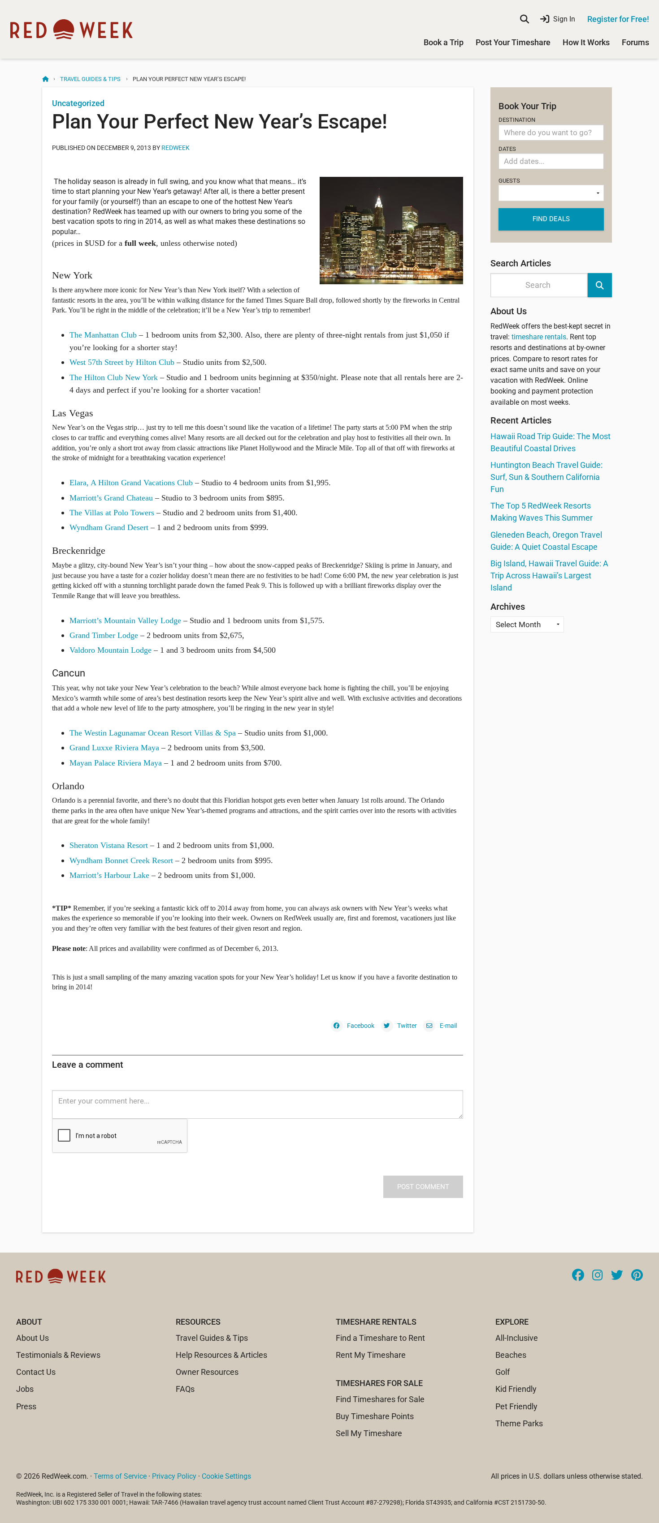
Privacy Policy (174, 1476)
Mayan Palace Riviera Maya (115, 762)
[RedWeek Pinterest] (637, 1276)
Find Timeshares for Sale (380, 1399)
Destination (517, 119)
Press (26, 1406)
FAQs (185, 1389)
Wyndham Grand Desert (108, 527)
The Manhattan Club (103, 334)
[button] (600, 285)
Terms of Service (120, 1476)
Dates (507, 148)
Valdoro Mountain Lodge (110, 650)
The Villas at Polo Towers (112, 512)
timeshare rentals (539, 337)
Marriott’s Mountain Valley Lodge (125, 620)
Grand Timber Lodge (103, 635)
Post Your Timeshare (513, 42)
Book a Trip (444, 42)
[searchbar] (524, 19)
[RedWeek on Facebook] (578, 1276)
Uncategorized (78, 103)
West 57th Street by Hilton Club (121, 362)
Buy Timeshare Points (375, 1416)
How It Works (586, 42)
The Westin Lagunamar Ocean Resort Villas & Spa (152, 732)
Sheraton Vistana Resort (108, 845)
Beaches (510, 1355)
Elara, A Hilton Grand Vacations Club (131, 482)
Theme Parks (519, 1423)
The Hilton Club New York (113, 377)
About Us (32, 1338)
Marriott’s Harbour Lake (109, 875)
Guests (509, 180)
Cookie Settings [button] (226, 1476)
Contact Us (36, 1372)
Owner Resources (207, 1372)
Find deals (551, 219)
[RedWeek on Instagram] (597, 1276)
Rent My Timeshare (371, 1355)
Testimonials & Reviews (58, 1355)
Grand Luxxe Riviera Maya (114, 747)
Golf (502, 1372)
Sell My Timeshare (369, 1433)
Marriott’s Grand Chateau (111, 497)
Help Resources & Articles (221, 1355)
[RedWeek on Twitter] (617, 1276)
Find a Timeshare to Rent (380, 1338)
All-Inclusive (516, 1338)
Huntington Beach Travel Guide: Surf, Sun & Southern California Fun (546, 477)
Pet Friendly (516, 1406)
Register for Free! (618, 19)
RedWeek (175, 148)
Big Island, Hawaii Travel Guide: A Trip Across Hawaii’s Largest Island (549, 575)
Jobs (25, 1389)
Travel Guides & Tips (90, 79)
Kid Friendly (516, 1389)
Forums (635, 42)
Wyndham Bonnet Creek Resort (121, 860)
